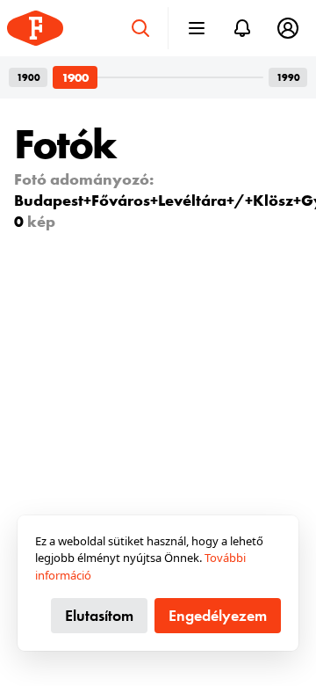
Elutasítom (99, 615)
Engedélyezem (218, 615)
